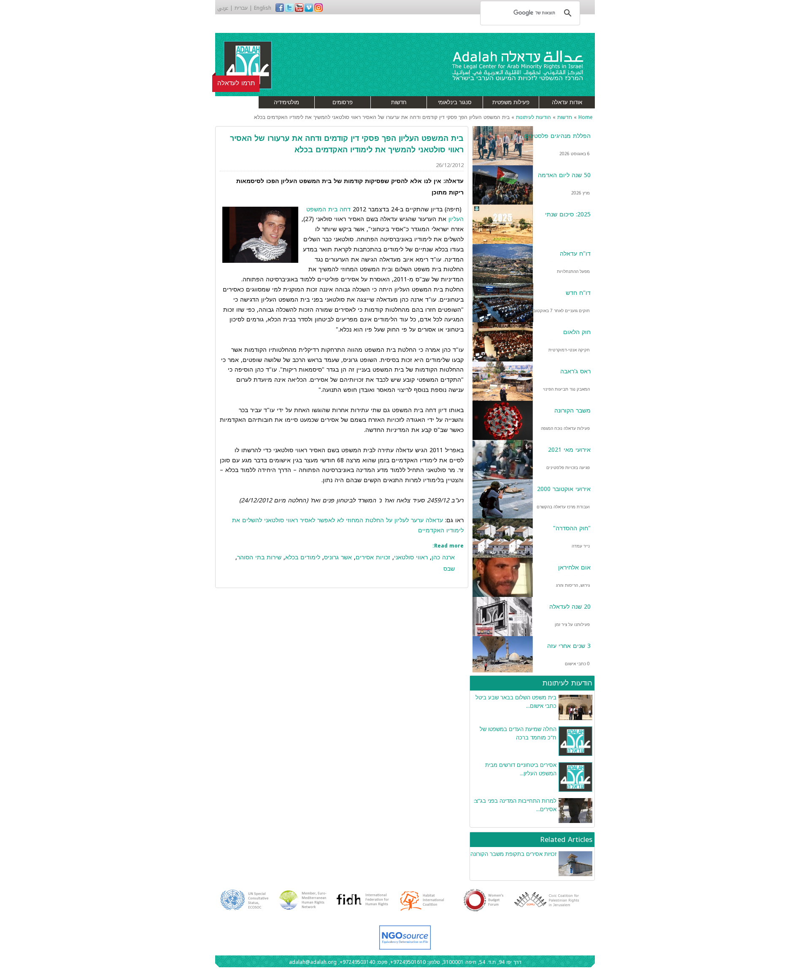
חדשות (399, 102)
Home (585, 117)
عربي (222, 8)
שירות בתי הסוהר (259, 557)
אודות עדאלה (567, 102)
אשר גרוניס (338, 557)
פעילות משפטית (510, 102)
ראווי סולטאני (411, 557)
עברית (241, 8)
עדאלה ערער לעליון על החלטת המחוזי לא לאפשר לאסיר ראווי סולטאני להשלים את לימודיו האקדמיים (348, 525)
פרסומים (342, 102)
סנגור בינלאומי (455, 102)
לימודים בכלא (302, 557)
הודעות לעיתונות (533, 117)
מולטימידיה (286, 102)
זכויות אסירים (373, 557)
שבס (449, 569)
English (262, 8)
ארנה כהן (443, 557)
